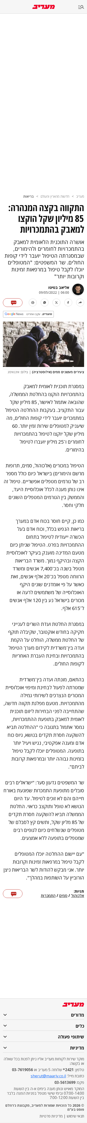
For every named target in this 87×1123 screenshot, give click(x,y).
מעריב (80, 196)
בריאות (28, 196)
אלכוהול (77, 896)
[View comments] (12, 302)
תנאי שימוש (75, 1116)
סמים (63, 896)
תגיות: (79, 891)
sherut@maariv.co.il (48, 1076)
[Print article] (33, 302)
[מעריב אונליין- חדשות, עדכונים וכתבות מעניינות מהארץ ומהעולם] (43, 7)
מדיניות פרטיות (51, 1116)
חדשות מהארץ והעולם (55, 196)
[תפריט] (82, 7)
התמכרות (48, 896)
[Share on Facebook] (68, 302)
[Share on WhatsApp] (45, 302)
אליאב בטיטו (58, 287)
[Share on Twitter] (56, 302)
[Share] (80, 302)
